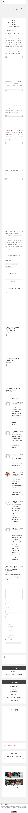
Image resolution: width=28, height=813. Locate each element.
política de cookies (19, 809)
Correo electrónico (8, 608)
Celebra (8, 264)
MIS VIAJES (14, 694)
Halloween (8, 266)
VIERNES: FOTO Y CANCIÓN (14, 675)
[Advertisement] (14, 725)
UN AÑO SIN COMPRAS (14, 697)
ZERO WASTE (14, 700)
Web (6, 614)
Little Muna (15, 402)
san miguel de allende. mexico (16, 756)
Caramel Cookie (14, 502)
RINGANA (14, 672)
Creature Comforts (11, 85)
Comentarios (14, 273)
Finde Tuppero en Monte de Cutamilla (14, 786)
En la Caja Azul (15, 432)
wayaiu (14, 454)
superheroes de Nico (13, 136)
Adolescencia (14, 689)
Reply (21, 402)
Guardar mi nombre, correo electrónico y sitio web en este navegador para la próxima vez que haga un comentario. (11, 630)
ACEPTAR (14, 811)
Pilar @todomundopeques (17, 473)
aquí (16, 175)
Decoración (14, 692)
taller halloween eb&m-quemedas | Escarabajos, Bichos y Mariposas (12, 568)
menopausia (14, 686)
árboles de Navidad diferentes (12, 359)
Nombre (7, 601)
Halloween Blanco (12, 48)
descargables (14, 264)
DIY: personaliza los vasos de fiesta (13, 389)
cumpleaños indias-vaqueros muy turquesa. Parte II (12, 329)
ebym (15, 281)
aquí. (16, 112)
